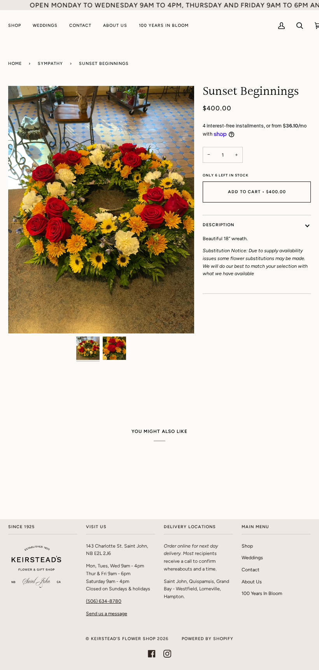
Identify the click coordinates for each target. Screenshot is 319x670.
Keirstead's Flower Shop (123, 638)
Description (218, 224)
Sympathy (50, 63)
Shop (247, 546)
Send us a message (106, 613)
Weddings (252, 557)
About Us (252, 582)
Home (15, 63)
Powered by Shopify (207, 638)
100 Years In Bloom (262, 593)
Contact (250, 569)
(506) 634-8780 (103, 601)
